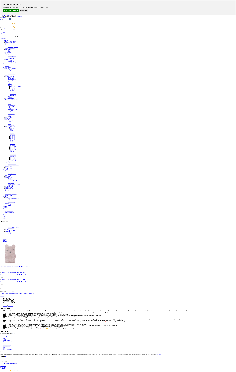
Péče (4, 216)
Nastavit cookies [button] (23, 10)
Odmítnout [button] (15, 10)
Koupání (4, 217)
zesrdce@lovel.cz (13, 363)
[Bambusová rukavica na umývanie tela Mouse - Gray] (12, 279)
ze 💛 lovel (10, 370)
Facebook (3, 366)
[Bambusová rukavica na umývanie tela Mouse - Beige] (12, 272)
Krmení (7, 225)
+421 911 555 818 (5, 363)
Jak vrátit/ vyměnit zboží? (8, 306)
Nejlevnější (5, 240)
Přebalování (7, 229)
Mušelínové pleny (11, 230)
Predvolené (7, 235)
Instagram (3, 368)
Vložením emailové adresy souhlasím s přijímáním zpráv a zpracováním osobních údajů (17, 293)
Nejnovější (5, 239)
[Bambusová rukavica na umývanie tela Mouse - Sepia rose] (10, 264)
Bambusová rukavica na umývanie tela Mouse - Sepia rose (15, 266)
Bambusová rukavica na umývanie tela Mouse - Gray (14, 281)
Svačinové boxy (11, 228)
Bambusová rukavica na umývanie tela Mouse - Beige (14, 274)
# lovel (2, 296)
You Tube (3, 367)
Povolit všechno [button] (7, 10)
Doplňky (9, 233)
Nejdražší (5, 241)
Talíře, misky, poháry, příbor (13, 227)
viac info (159, 354)
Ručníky (4, 218)
